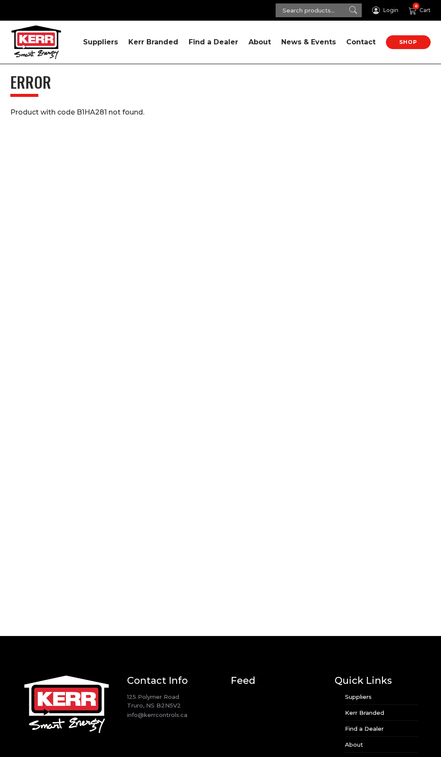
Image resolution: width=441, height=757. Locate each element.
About (259, 42)
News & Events (308, 42)
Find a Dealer (213, 42)
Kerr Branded (153, 42)
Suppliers (100, 42)
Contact (361, 42)
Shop (408, 42)
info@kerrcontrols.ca (157, 714)
